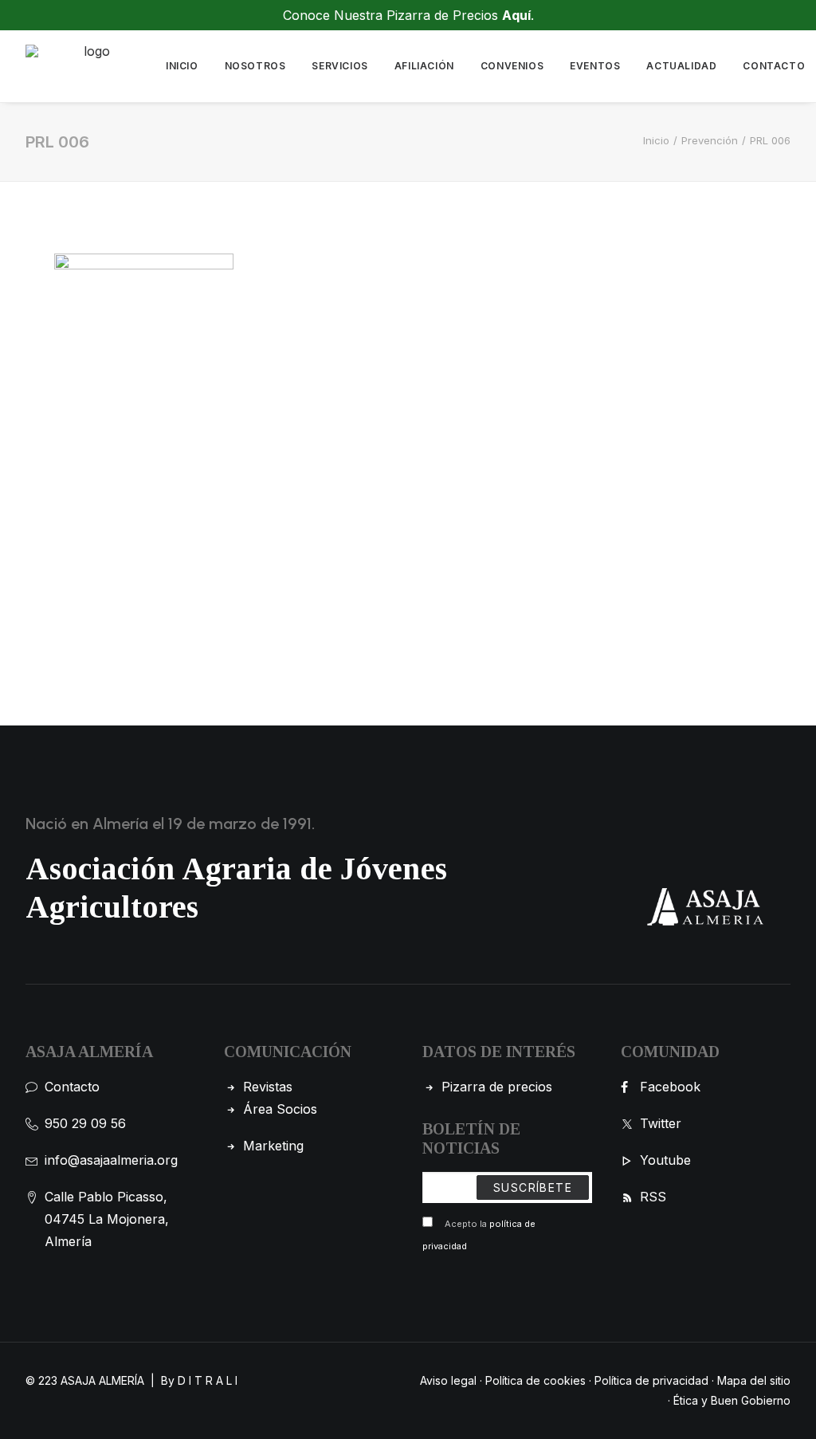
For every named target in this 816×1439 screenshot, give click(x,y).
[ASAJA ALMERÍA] (90, 66)
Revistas (267, 1087)
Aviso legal (448, 1380)
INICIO (182, 66)
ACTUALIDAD (681, 66)
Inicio (656, 140)
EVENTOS (595, 66)
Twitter (660, 1123)
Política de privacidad (651, 1380)
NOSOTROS (255, 66)
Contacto (72, 1087)
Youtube (665, 1160)
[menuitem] (182, 66)
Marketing (273, 1146)
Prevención (709, 140)
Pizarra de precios (496, 1087)
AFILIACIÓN (424, 66)
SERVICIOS (339, 66)
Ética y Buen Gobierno (731, 1400)
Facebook (670, 1087)
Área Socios (280, 1109)
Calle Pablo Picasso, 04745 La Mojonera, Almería (107, 1219)
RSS (653, 1197)
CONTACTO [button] (774, 66)
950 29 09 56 (85, 1123)
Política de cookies (535, 1380)
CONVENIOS (512, 66)
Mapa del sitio (753, 1380)
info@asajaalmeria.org (111, 1160)
